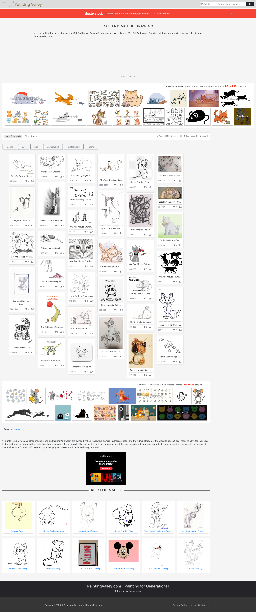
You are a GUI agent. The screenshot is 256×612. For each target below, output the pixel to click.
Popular (34, 136)
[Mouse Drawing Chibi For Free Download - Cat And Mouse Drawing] (141, 168)
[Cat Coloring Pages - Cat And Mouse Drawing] (81, 164)
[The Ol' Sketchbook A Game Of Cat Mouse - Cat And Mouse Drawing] (141, 312)
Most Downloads (13, 136)
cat (23, 147)
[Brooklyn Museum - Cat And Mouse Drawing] (170, 193)
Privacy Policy (180, 605)
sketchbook (74, 147)
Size (27, 136)
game (91, 147)
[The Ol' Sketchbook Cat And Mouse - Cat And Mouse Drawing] (81, 317)
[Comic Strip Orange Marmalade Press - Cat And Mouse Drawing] (170, 345)
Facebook (135, 591)
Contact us (203, 605)
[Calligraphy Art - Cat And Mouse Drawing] (22, 203)
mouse (10, 147)
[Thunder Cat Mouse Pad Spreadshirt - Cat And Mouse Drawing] (81, 352)
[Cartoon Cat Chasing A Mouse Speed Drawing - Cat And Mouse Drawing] (52, 162)
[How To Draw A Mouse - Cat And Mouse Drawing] (141, 283)
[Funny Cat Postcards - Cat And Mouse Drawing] (52, 348)
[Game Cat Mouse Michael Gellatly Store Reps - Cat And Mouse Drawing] (52, 201)
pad (36, 147)
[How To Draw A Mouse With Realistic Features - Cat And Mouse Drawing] (81, 283)
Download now (162, 13)
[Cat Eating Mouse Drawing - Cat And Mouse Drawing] (170, 226)
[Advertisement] (128, 57)
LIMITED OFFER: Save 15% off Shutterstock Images (194, 86)
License (192, 605)
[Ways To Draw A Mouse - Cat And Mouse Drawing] (22, 165)
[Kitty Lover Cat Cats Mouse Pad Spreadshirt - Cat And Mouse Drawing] (111, 291)
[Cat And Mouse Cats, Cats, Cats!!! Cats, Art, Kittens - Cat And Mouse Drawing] (141, 350)
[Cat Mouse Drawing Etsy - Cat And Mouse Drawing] (52, 269)
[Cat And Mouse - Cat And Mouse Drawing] (111, 252)
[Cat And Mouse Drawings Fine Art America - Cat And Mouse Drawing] (81, 217)
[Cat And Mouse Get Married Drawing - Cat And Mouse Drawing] (141, 252)
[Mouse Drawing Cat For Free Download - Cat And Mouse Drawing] (81, 192)
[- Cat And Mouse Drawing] (111, 333)
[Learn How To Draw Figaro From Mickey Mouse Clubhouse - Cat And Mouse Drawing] (170, 305)
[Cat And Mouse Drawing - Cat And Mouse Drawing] (170, 164)
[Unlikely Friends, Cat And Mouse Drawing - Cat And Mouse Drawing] (22, 330)
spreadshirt (53, 147)
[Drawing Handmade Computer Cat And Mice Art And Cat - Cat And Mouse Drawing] (22, 284)
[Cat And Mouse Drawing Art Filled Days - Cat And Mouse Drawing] (22, 243)
